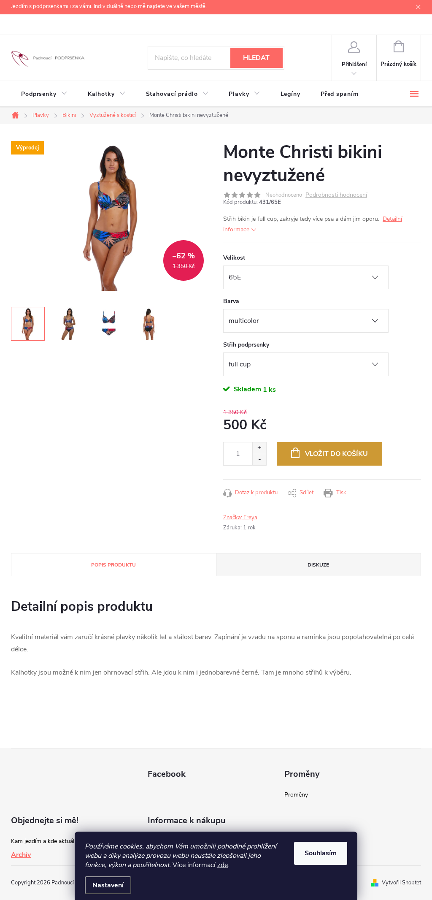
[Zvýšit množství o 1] (259, 448)
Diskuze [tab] (318, 564)
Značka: (240, 517)
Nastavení (108, 885)
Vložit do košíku (336, 453)
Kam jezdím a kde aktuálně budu (53, 841)
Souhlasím (321, 853)
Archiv (21, 854)
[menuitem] (44, 94)
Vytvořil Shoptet (401, 882)
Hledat (256, 57)
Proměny (296, 795)
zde (222, 865)
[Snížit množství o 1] (259, 459)
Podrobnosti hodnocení (336, 195)
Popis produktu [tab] (113, 564)
